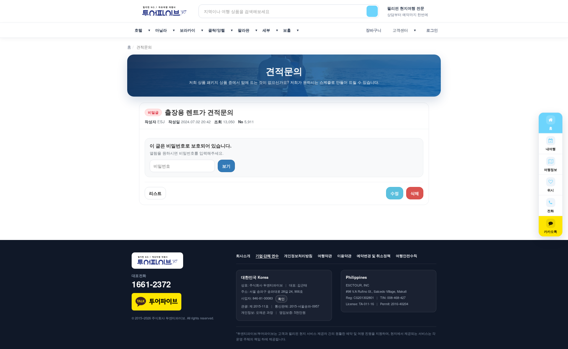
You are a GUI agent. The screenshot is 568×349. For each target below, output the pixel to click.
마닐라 (161, 30)
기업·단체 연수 (267, 255)
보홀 (287, 30)
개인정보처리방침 (298, 255)
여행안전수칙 (406, 255)
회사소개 (243, 255)
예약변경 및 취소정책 (373, 255)
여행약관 (325, 255)
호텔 (138, 30)
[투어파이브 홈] (165, 11)
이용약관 (344, 255)
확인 (281, 298)
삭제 (415, 193)
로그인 (431, 30)
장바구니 (372, 30)
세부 (266, 30)
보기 (226, 166)
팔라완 (243, 30)
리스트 (155, 193)
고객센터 (399, 30)
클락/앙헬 (216, 30)
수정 (394, 193)
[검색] (372, 11)
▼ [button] (149, 30)
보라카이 (187, 30)
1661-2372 (151, 284)
